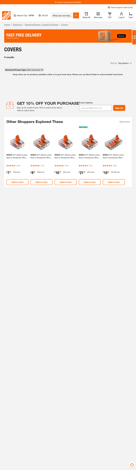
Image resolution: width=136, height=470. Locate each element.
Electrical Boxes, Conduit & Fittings (41, 24)
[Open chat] (134, 37)
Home (7, 24)
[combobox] (62, 15)
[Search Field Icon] (76, 15)
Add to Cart (17, 182)
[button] (121, 63)
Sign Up (119, 108)
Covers (64, 24)
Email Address (86, 102)
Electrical (17, 24)
